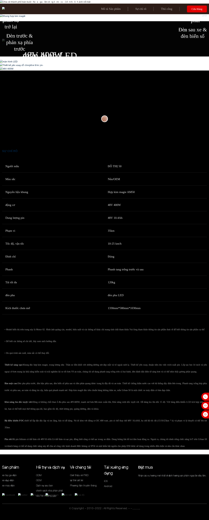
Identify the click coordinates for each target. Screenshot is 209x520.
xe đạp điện (8, 480)
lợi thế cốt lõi (76, 480)
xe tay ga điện (9, 475)
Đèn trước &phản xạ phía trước (19, 42)
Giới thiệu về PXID (79, 475)
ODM (38, 475)
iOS (106, 481)
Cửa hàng (197, 9)
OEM (38, 480)
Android (108, 486)
